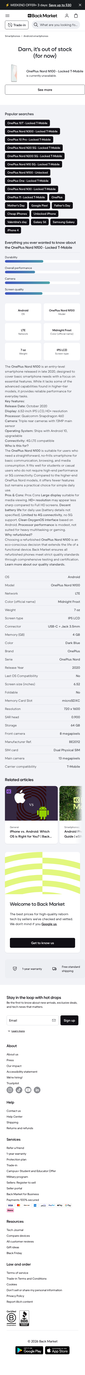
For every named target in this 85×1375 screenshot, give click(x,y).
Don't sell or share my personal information (34, 1290)
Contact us (14, 1111)
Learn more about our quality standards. (35, 564)
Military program (17, 1177)
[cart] (76, 16)
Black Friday (14, 1253)
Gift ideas (13, 1247)
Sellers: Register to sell (21, 1182)
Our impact (14, 1066)
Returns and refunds (20, 1128)
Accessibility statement (22, 1071)
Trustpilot (13, 1083)
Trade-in (12, 1165)
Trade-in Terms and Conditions (27, 1278)
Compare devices (18, 1236)
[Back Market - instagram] (10, 1090)
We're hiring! (14, 1077)
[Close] (80, 5)
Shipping (12, 1122)
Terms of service (17, 1273)
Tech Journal (15, 1230)
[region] (42, 816)
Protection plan (16, 1159)
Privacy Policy (15, 1296)
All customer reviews (20, 1241)
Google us (49, 924)
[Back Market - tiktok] (19, 1090)
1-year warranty (16, 1154)
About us (12, 1054)
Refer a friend (15, 1148)
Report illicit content (20, 1301)
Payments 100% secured (23, 1200)
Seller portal (14, 1188)
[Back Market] (42, 15)
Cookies (12, 1284)
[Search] (36, 24)
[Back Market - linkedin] (37, 1090)
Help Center (14, 1116)
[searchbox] (59, 25)
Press (10, 1060)
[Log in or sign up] (67, 16)
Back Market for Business (23, 1194)
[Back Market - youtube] (28, 1090)
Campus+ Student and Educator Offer (31, 1171)
